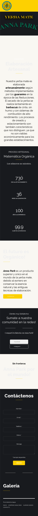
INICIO (5, 505)
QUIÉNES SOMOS (28, 505)
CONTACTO (6, 507)
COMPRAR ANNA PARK (15, 505)
